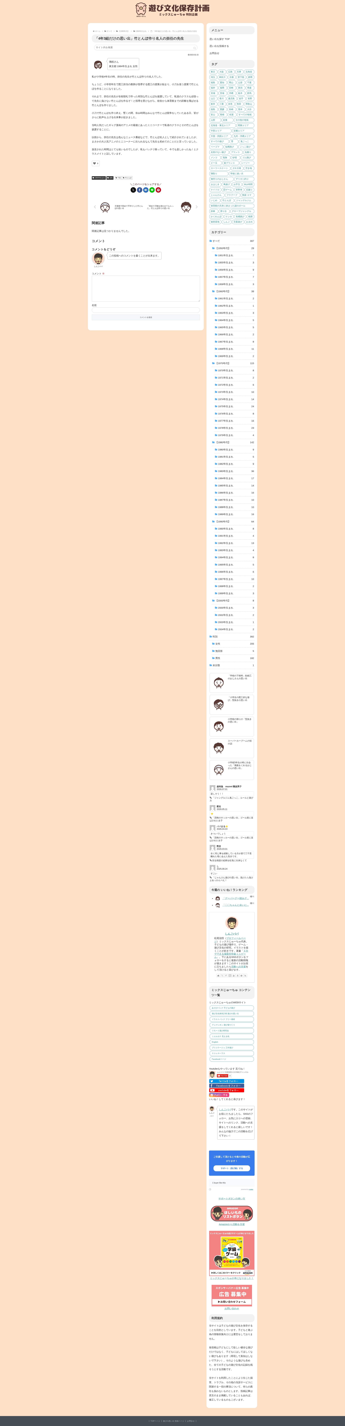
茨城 (222, 93)
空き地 (248, 168)
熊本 (240, 109)
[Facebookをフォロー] (226, 975)
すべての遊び (217, 141)
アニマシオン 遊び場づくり (223, 1025)
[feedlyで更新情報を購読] (241, 975)
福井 (213, 88)
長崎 (231, 109)
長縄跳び (240, 216)
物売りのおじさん (219, 179)
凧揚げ (226, 184)
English (215, 1042)
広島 (230, 72)
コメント (98, 273)
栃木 (240, 93)
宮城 (213, 93)
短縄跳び (229, 147)
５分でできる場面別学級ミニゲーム (231, 954)
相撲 (250, 216)
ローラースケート (219, 168)
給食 (225, 120)
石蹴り (249, 190)
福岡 (222, 88)
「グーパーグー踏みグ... (235, 898)
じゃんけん (216, 195)
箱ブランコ (229, 163)
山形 (240, 82)
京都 (231, 77)
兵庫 (239, 72)
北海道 (249, 72)
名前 (94, 305)
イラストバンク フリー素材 (223, 1019)
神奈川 (222, 77)
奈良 (230, 104)
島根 (222, 114)
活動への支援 (238, 966)
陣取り (214, 173)
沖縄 (231, 93)
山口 (213, 98)
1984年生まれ (100, 178)
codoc (251, 1189)
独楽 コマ (246, 195)
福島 (213, 82)
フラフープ (232, 195)
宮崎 (231, 88)
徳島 (213, 109)
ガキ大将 (236, 168)
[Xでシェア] (133, 190)
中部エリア (216, 131)
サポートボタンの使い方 (231, 1198)
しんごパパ (232, 933)
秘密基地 (215, 222)
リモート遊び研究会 (220, 1031)
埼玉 (213, 77)
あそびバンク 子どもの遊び (223, 1008)
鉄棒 (213, 211)
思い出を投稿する (219, 46)
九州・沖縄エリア (242, 136)
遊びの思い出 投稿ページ (173, 1421)
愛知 (222, 82)
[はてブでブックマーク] (146, 190)
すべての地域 (245, 114)
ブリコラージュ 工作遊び (222, 1048)
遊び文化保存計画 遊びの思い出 (225, 1013)
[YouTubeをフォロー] (233, 975)
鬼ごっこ (244, 141)
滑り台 (223, 211)
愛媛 (222, 109)
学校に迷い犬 (236, 173)
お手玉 (237, 184)
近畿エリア (239, 131)
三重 (221, 104)
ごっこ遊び (245, 147)
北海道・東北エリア (220, 125)
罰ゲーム (227, 190)
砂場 (234, 157)
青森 (249, 88)
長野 (250, 98)
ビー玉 (214, 163)
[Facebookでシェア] (139, 190)
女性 (111, 178)
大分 (249, 109)
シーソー (245, 163)
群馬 (249, 93)
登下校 (241, 77)
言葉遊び (238, 222)
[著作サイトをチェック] (218, 975)
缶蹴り (248, 152)
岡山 (231, 82)
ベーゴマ (215, 147)
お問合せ (214, 53)
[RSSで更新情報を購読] (245, 975)
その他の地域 (241, 120)
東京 (213, 72)
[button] (194, 48)
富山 (213, 114)
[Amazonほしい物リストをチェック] (237, 975)
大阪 (221, 72)
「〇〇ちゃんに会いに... (235, 905)
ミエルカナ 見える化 (220, 1036)
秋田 (239, 104)
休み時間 (248, 184)
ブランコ (235, 152)
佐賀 (231, 114)
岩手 (241, 98)
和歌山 (249, 104)
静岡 (250, 77)
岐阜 (213, 104)
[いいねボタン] (94, 163)
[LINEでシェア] (152, 190)
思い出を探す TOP (220, 39)
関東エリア (243, 125)
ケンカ (228, 216)
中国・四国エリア (219, 136)
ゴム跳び (246, 157)
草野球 (239, 190)
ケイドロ (215, 190)
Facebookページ (219, 1059)
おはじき (215, 184)
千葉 (119, 178)
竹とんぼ (128, 178)
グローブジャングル (241, 211)
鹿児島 (231, 98)
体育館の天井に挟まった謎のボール (228, 206)
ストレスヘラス (218, 1053)
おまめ (249, 222)
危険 (225, 157)
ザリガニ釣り (242, 179)
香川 (221, 98)
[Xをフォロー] (222, 975)
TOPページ (155, 1421)
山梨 (213, 120)
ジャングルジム (243, 200)
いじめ (214, 200)
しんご (226, 222)
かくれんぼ (216, 216)
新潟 (240, 88)
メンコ (214, 157)
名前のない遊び (218, 152)
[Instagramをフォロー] (230, 975)
